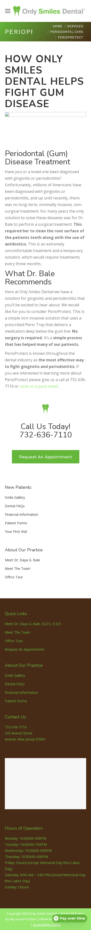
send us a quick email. (39, 386)
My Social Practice (22, 919)
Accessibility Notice (47, 924)
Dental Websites (72, 913)
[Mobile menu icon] (8, 11)
